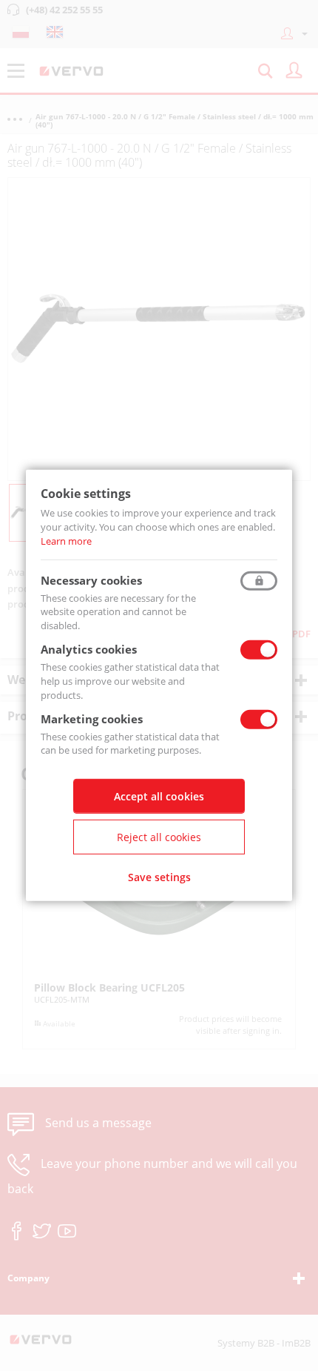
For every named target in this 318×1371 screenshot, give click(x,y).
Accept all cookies (159, 796)
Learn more (66, 541)
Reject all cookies (159, 837)
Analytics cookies (89, 649)
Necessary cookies (91, 579)
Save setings (159, 877)
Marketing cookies (92, 718)
